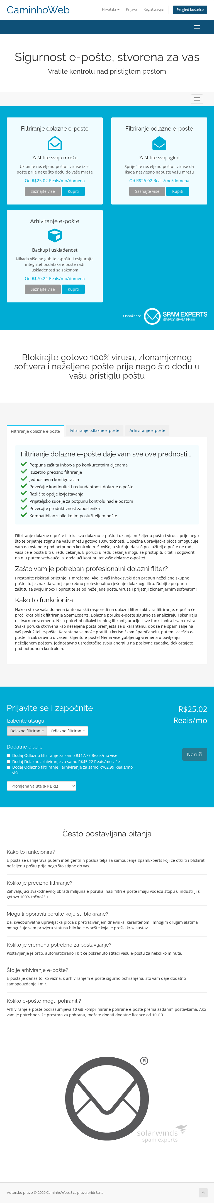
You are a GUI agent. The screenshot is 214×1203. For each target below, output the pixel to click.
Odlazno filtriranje (68, 730)
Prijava (131, 9)
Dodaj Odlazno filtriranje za (64, 755)
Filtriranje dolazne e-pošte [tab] (35, 431)
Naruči (195, 754)
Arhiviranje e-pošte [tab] (147, 430)
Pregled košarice (190, 9)
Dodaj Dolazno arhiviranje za (66, 761)
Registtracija (154, 9)
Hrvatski (109, 9)
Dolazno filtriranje (27, 730)
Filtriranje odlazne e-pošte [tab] (94, 430)
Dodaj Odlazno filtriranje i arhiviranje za (72, 769)
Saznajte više (43, 191)
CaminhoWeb (38, 10)
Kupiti (73, 191)
